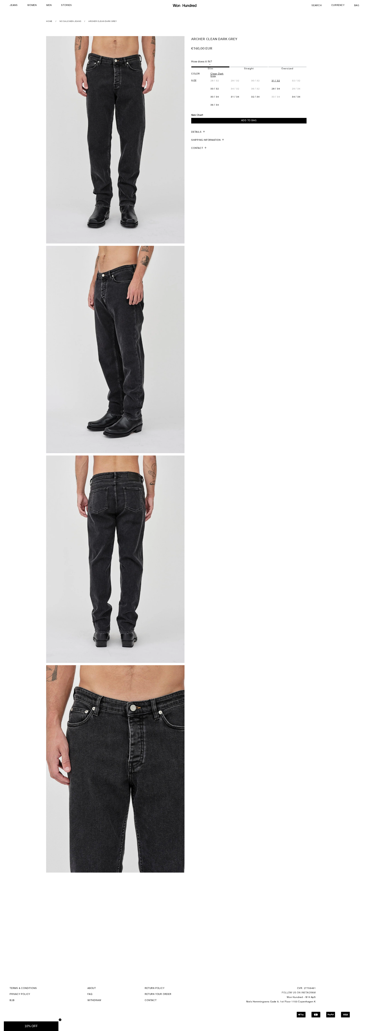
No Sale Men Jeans (70, 21)
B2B (12, 1000)
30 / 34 (214, 97)
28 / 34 (276, 89)
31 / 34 (235, 97)
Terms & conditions (23, 988)
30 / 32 (258, 80)
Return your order (158, 994)
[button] (13, 5)
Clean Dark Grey (217, 75)
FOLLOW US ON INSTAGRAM (299, 993)
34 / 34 (296, 97)
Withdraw (94, 1000)
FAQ (89, 994)
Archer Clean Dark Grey (102, 21)
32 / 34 (255, 97)
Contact (151, 1000)
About (91, 988)
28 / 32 (217, 80)
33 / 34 (279, 97)
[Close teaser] (60, 1019)
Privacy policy (20, 994)
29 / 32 (238, 80)
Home (49, 21)
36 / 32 (258, 89)
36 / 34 (214, 105)
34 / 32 (238, 89)
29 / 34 (299, 89)
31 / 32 (276, 80)
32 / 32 (299, 80)
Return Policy (154, 988)
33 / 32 (214, 89)
